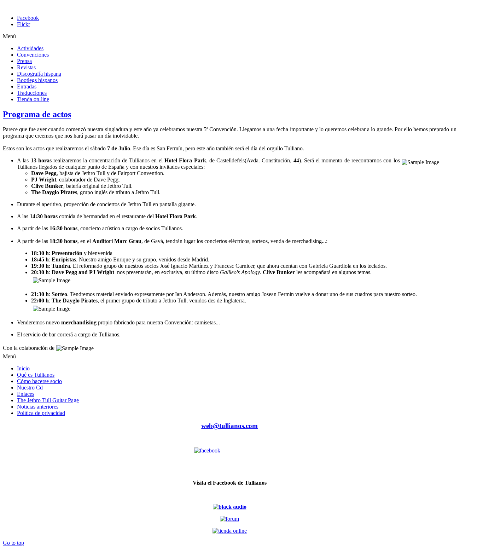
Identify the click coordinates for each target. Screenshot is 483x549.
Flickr (23, 24)
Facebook (28, 18)
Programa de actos (37, 114)
